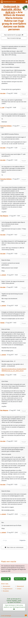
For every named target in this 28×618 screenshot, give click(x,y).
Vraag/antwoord (7, 588)
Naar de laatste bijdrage (14, 38)
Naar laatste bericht (12, 35)
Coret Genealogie (6, 616)
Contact (19, 588)
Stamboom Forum (9, 2)
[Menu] (26, 1)
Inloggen (4, 579)
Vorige (5, 540)
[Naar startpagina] (26, 615)
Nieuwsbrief (20, 586)
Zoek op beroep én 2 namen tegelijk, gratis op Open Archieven (14, 600)
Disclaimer (6, 591)
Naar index (15, 547)
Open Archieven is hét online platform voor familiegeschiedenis (14, 606)
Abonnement (6, 586)
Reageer (24, 94)
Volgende (22, 540)
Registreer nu (19, 579)
